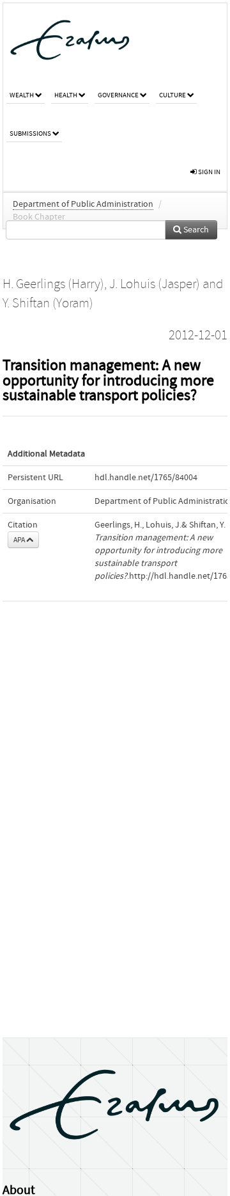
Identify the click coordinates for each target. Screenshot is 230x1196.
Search (195, 230)
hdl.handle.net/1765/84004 (146, 478)
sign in (208, 172)
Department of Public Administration (83, 204)
